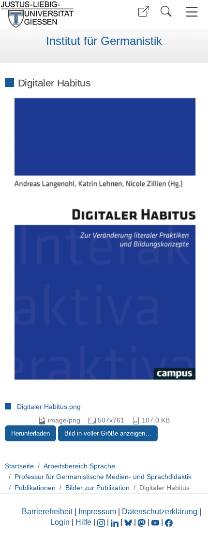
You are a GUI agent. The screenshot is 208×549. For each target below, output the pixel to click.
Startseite (19, 466)
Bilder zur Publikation (97, 488)
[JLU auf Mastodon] (143, 522)
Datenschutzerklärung (159, 511)
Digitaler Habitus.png (49, 406)
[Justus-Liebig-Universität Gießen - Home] (51, 14)
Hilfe (83, 522)
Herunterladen (30, 433)
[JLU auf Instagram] (102, 522)
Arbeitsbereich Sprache (79, 466)
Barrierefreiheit (47, 511)
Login (61, 522)
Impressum (97, 511)
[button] (143, 11)
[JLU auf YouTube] (155, 522)
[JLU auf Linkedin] (115, 522)
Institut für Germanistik (104, 41)
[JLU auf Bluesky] (129, 522)
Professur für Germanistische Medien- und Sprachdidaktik (103, 476)
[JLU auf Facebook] (169, 522)
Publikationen (35, 488)
